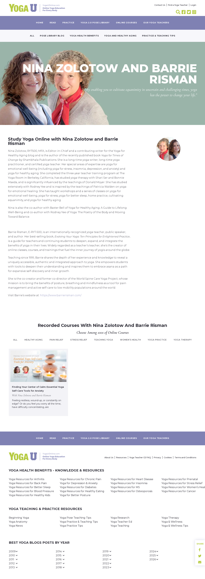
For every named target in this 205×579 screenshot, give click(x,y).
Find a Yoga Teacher (178, 5)
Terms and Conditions (185, 457)
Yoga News (16, 525)
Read (53, 22)
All (32, 36)
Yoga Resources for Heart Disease (132, 479)
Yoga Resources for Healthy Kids (29, 495)
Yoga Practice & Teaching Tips (79, 521)
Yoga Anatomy (18, 521)
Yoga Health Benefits (84, 36)
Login (193, 5)
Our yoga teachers (156, 22)
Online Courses (126, 22)
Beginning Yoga (19, 517)
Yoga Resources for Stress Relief (181, 483)
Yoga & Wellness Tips (174, 525)
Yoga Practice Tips (71, 525)
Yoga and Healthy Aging (120, 36)
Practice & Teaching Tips (158, 36)
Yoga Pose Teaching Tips (75, 517)
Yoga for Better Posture (75, 495)
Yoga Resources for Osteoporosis (131, 491)
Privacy (157, 457)
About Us (108, 457)
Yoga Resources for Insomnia (129, 483)
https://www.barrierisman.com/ (60, 295)
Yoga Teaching (120, 525)
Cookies (168, 457)
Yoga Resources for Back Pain (28, 483)
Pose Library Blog (52, 36)
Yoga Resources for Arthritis (26, 479)
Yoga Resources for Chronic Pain (80, 479)
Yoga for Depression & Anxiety (79, 483)
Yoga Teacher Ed (121, 521)
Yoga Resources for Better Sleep (30, 487)
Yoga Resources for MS (125, 487)
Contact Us (159, 5)
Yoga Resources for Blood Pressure (31, 491)
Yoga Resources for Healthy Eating (82, 491)
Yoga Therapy (170, 517)
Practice (68, 22)
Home (39, 22)
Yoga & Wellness (171, 521)
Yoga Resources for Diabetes (78, 487)
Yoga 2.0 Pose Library (95, 22)
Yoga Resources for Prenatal (179, 479)
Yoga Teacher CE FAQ (140, 457)
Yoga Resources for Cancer (178, 491)
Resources (121, 457)
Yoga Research (120, 517)
